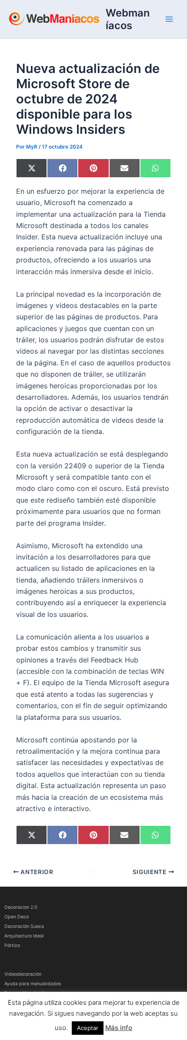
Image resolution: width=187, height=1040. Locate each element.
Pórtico (12, 945)
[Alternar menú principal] (169, 19)
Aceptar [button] (87, 1027)
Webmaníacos (128, 19)
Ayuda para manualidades (32, 984)
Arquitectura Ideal (24, 936)
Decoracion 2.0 (20, 907)
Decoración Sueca (24, 926)
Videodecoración (22, 974)
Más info (118, 1027)
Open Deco (16, 917)
